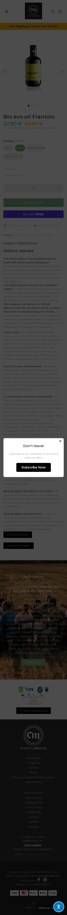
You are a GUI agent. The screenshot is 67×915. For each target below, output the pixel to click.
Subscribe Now (33, 467)
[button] (58, 906)
